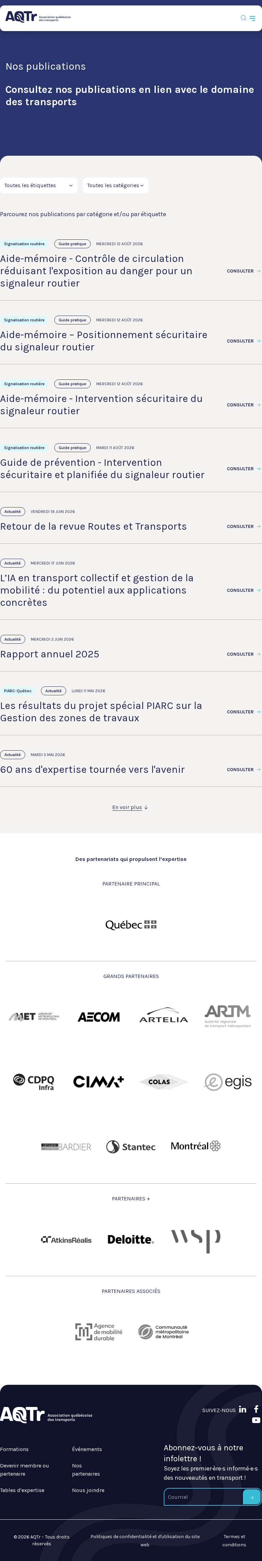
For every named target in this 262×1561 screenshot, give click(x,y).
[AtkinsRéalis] (66, 1239)
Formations (14, 1449)
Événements (87, 1449)
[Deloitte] (131, 1239)
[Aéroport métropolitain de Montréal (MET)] (33, 1017)
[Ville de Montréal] (195, 1146)
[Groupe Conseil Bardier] (66, 1146)
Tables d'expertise (22, 1490)
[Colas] (163, 1081)
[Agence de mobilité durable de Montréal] (98, 1331)
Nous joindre (88, 1490)
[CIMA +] (98, 1081)
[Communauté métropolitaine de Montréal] (163, 1331)
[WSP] (195, 1239)
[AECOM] (98, 1017)
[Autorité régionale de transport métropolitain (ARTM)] (228, 1017)
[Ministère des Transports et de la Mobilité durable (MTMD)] (131, 924)
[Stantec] (131, 1146)
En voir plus (127, 807)
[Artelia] (163, 1017)
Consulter (241, 271)
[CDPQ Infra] (33, 1081)
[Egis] (228, 1081)
